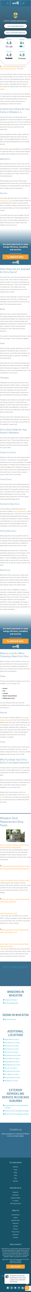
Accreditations (15, 1214)
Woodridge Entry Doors (12, 1061)
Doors (15, 1169)
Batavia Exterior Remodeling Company (17, 1114)
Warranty (15, 1181)
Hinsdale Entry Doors (11, 1081)
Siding (15, 1172)
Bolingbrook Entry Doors (12, 1065)
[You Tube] (15, 1288)
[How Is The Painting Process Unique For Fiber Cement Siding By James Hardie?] (15, 835)
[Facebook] (8, 1288)
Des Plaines (15, 1195)
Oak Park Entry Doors (11, 1052)
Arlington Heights (15, 1198)
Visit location (15, 1266)
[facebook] (9, 58)
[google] (9, 46)
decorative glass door (20, 511)
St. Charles (15, 1200)
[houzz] (22, 58)
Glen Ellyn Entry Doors (12, 1046)
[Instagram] (11, 1288)
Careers (15, 1217)
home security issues (6, 200)
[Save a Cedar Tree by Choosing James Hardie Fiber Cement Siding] (15, 934)
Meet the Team (15, 1220)
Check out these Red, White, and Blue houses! (14, 880)
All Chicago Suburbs (15, 1203)
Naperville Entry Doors (12, 1039)
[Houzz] (23, 1288)
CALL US (23, 3)
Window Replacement (12, 1003)
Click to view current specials (15, 26)
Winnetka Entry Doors (12, 1049)
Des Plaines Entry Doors (12, 1042)
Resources (16, 1223)
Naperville (15, 1192)
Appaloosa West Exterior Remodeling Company (16, 1106)
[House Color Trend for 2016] (15, 904)
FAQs (15, 1175)
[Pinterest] (19, 1288)
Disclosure (15, 1234)
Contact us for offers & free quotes (15, 32)
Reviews (15, 1229)
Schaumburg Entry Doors (13, 1055)
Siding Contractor (10, 1019)
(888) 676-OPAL (17, 257)
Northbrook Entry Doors (12, 1071)
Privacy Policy (15, 1231)
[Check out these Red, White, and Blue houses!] (15, 871)
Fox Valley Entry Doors (12, 1074)
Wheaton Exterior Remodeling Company (14, 66)
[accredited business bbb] (22, 46)
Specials (15, 1226)
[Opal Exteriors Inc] (15, 3)
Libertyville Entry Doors (12, 1058)
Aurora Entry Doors (11, 1068)
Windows (15, 1167)
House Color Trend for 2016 (8, 913)
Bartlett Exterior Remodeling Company (17, 1111)
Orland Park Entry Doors (12, 1077)
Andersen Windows (11, 1000)
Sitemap (15, 1237)
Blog (15, 1178)
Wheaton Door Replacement (8, 68)
